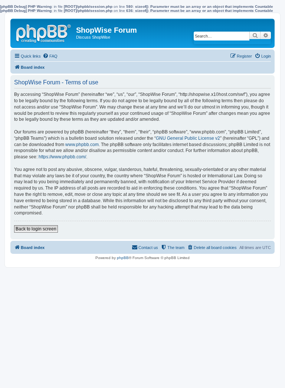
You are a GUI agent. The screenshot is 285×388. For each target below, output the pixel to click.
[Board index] (44, 31)
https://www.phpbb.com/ (62, 156)
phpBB (123, 258)
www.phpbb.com (82, 144)
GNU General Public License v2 (188, 138)
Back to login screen (36, 229)
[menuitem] (50, 56)
